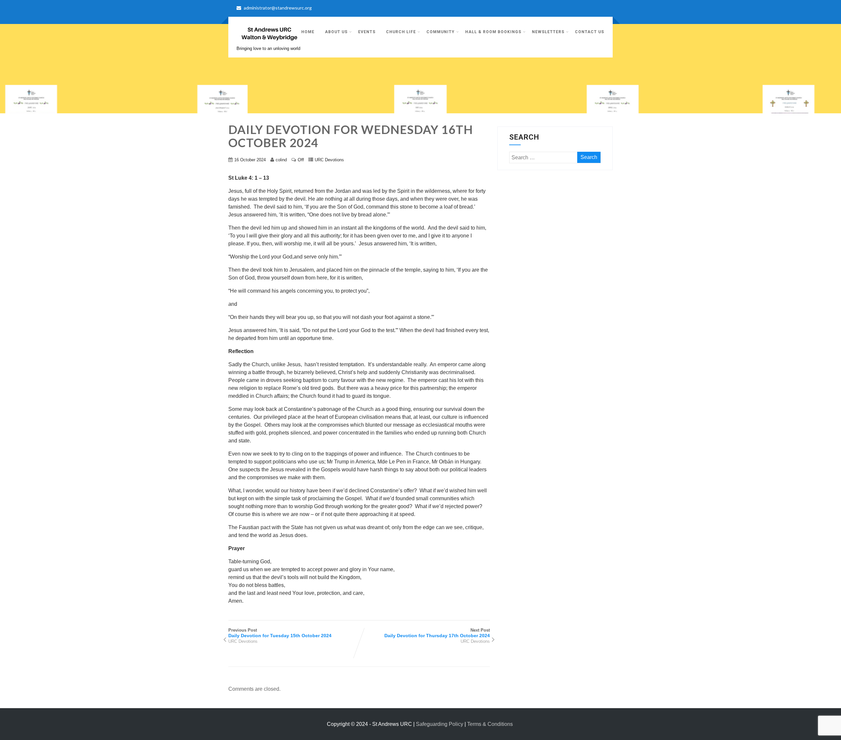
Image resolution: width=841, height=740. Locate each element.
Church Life (401, 32)
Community (440, 32)
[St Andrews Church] (269, 43)
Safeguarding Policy (439, 724)
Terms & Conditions (490, 724)
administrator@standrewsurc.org (278, 8)
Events (366, 32)
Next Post (437, 633)
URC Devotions (329, 159)
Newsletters (548, 32)
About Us (336, 32)
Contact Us (589, 32)
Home (307, 32)
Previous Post (279, 633)
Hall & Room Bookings (493, 32)
